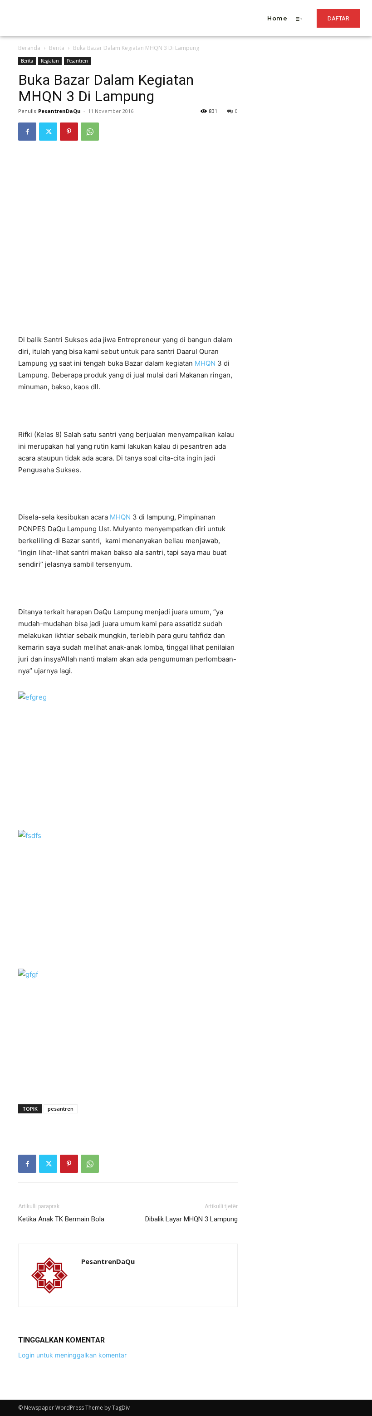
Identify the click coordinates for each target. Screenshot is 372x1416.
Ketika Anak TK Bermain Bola (61, 1219)
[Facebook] (27, 131)
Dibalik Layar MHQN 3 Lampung (191, 1219)
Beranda (29, 48)
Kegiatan (50, 61)
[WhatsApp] (90, 131)
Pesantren (77, 61)
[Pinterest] (69, 131)
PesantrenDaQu (59, 111)
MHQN (205, 363)
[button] (148, 6)
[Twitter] (48, 131)
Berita (56, 48)
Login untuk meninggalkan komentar (72, 1355)
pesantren (60, 1108)
